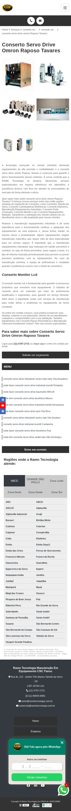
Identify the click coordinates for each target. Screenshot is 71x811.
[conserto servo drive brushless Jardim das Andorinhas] (53, 74)
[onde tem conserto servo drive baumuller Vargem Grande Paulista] (18, 74)
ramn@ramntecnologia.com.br (37, 701)
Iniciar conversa (37, 777)
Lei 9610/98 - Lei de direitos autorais (41, 656)
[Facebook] (28, 785)
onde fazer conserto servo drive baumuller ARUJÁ (29, 392)
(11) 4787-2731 (22, 343)
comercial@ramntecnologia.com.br (36, 705)
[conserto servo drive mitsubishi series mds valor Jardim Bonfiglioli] (53, 109)
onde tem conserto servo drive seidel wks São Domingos (32, 437)
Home (35, 720)
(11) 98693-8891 (36, 696)
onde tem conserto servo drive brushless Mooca (27, 398)
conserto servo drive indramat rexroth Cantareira (28, 424)
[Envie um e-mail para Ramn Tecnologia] (40, 21)
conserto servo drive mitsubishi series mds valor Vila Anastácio (35, 379)
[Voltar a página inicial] (7, 7)
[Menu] (65, 7)
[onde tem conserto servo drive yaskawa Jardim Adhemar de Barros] (18, 109)
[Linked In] (35, 785)
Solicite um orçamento (35, 355)
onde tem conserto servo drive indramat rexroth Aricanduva (33, 405)
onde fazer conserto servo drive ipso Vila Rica (26, 411)
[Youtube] (43, 785)
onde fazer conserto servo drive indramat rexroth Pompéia (33, 385)
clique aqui (39, 343)
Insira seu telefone (37, 759)
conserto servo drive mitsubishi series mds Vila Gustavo (31, 417)
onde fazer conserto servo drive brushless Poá (27, 430)
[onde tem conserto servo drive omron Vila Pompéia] (18, 144)
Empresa (36, 731)
